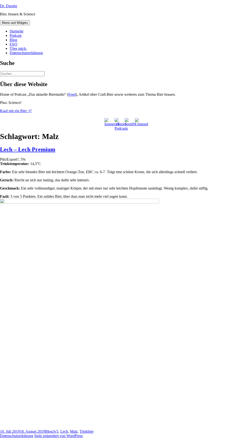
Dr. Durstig (8, 6)
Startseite (16, 31)
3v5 (55, 431)
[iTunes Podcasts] (118, 122)
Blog (13, 40)
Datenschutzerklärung (26, 53)
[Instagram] (108, 122)
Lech (64, 431)
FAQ (13, 44)
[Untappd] (139, 122)
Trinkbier (87, 431)
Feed (72, 94)
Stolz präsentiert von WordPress (58, 436)
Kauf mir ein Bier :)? (16, 111)
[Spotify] (128, 122)
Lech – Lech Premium (27, 149)
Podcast (15, 35)
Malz (74, 431)
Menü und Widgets (15, 23)
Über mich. (18, 48)
